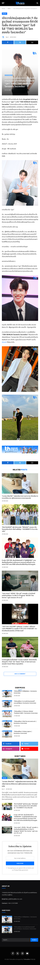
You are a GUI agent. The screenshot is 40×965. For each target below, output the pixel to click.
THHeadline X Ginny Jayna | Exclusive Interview (23, 732)
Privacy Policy (17, 870)
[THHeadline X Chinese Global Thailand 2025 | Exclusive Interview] (7, 713)
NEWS (4, 13)
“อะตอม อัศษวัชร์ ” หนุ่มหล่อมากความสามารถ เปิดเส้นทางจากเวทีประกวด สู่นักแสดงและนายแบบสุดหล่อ (20, 497)
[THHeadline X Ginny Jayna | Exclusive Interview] (7, 733)
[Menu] (3, 3)
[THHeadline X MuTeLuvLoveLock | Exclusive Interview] (7, 723)
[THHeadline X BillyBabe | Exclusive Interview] (7, 693)
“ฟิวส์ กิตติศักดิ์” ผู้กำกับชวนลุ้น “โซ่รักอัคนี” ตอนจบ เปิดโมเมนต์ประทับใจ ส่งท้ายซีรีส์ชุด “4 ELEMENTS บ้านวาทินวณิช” (20, 529)
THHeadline (26, 959)
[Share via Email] (32, 42)
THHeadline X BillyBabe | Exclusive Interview (25, 692)
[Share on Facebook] (8, 42)
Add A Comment (20, 674)
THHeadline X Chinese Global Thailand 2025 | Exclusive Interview (26, 712)
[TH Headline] (20, 3)
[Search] (37, 3)
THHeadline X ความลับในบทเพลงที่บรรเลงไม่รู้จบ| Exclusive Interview (25, 702)
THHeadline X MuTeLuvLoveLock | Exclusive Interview (25, 722)
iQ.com (4, 342)
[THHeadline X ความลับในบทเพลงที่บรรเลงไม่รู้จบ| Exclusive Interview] (7, 703)
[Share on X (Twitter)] (20, 42)
